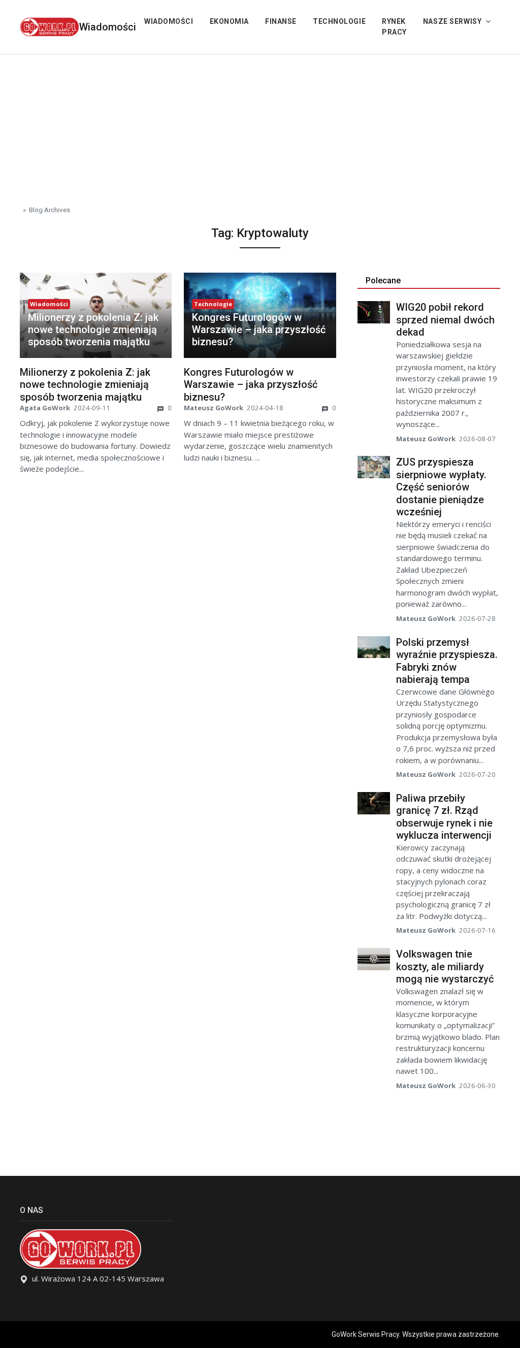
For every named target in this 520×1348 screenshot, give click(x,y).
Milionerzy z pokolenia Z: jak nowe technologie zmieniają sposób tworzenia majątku (93, 329)
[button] (96, 329)
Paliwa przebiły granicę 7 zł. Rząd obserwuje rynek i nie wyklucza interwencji (444, 817)
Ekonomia (229, 21)
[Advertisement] (260, 125)
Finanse (281, 21)
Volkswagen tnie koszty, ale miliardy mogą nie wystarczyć (445, 966)
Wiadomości (107, 27)
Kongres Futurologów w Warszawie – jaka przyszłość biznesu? (259, 329)
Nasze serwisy (452, 21)
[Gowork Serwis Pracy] (49, 25)
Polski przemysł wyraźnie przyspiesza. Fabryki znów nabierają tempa (447, 661)
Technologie (339, 21)
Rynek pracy (394, 26)
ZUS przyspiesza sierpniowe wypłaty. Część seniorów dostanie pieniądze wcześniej (441, 487)
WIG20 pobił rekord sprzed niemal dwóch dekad (445, 319)
